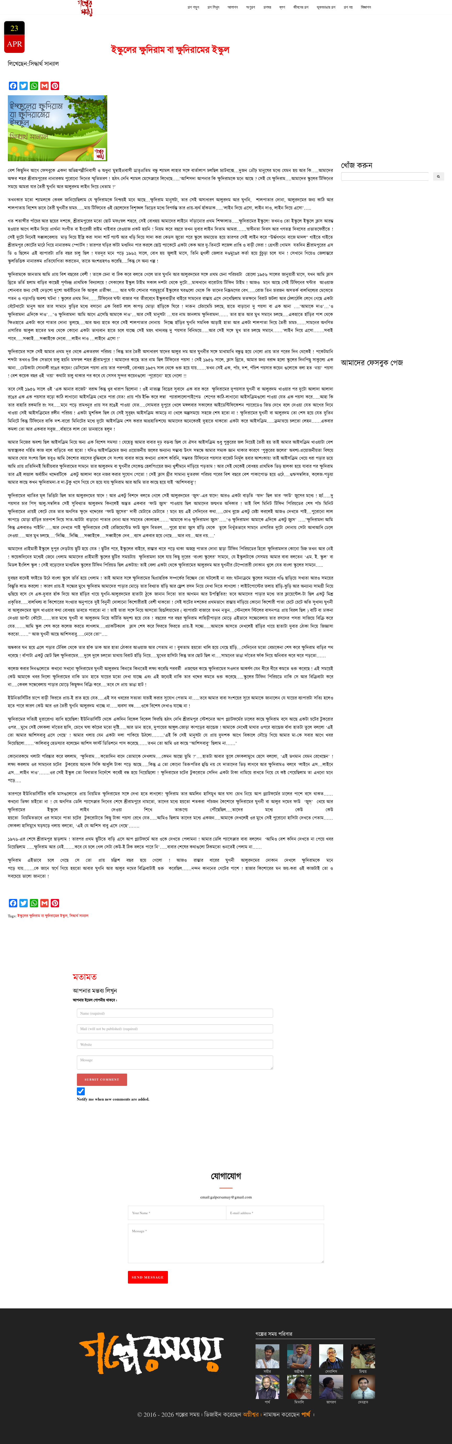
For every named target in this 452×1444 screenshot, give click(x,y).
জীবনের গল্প (300, 7)
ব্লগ (282, 7)
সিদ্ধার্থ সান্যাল (79, 915)
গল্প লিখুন (213, 7)
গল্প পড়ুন (193, 7)
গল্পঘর (267, 7)
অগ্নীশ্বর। (252, 1414)
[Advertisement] (380, 121)
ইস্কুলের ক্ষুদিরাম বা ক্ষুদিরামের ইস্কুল (42, 915)
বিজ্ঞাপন (366, 7)
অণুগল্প (250, 7)
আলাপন (233, 7)
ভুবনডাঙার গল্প (326, 7)
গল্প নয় (348, 7)
